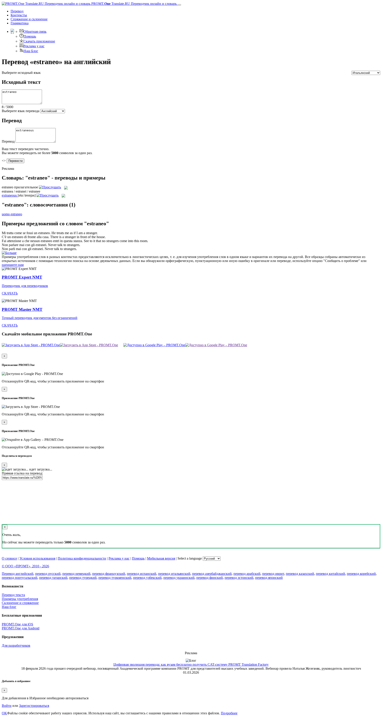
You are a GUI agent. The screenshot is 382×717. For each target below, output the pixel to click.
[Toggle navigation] (179, 5)
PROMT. (133, 4)
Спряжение (29, 19)
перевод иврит (273, 574)
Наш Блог (30, 51)
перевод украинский (179, 577)
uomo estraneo (12, 214)
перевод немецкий (76, 574)
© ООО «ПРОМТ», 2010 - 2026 (25, 566)
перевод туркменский (114, 577)
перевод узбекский (147, 577)
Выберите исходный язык (21, 73)
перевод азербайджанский (212, 574)
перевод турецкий (83, 577)
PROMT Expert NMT (22, 277)
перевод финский (209, 577)
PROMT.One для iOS (17, 624)
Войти (6, 705)
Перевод (17, 11)
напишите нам (13, 265)
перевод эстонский (239, 577)
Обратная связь (34, 31)
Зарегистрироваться (34, 705)
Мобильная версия (161, 558)
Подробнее (229, 713)
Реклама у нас (33, 46)
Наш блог (9, 607)
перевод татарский (53, 577)
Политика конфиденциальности (82, 558)
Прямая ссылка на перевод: (22, 473)
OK (4, 713)
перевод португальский (19, 577)
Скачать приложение (39, 41)
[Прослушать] (50, 187)
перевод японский (269, 577)
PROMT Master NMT (22, 309)
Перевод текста (13, 595)
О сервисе (9, 558)
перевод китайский (330, 574)
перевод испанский (141, 574)
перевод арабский (246, 574)
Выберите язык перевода (20, 111)
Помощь (29, 36)
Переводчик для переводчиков (25, 286)
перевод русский (48, 574)
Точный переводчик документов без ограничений (39, 318)
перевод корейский (361, 574)
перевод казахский (300, 574)
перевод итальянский (174, 574)
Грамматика (20, 23)
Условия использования (37, 558)
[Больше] (9, 253)
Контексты (19, 15)
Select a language (190, 558)
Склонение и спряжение (20, 603)
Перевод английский (17, 574)
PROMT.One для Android (20, 628)
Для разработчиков (16, 645)
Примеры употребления (20, 599)
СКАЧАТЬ (10, 293)
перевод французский (108, 574)
